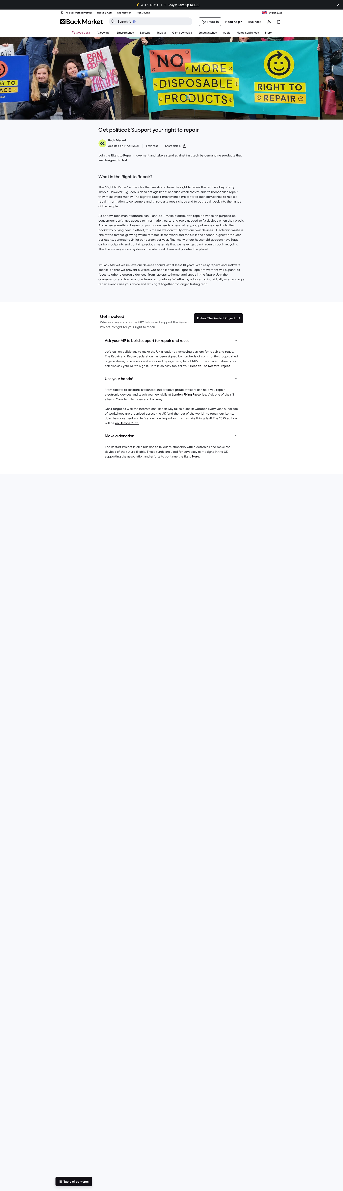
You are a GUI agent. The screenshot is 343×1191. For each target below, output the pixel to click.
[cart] (279, 22)
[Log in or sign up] (269, 22)
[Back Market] (81, 21)
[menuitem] (125, 32)
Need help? (233, 22)
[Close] (338, 5)
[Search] (113, 21)
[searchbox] (154, 21)
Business (254, 22)
